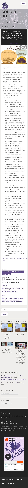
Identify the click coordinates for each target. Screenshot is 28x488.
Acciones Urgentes (17, 271)
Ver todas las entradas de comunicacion (16, 279)
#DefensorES (6, 271)
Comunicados (7, 274)
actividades (7, 282)
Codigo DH (8, 14)
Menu (23, 3)
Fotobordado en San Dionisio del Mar (11, 383)
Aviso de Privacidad (8, 479)
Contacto (19, 479)
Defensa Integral (15, 282)
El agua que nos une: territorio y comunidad (12, 379)
